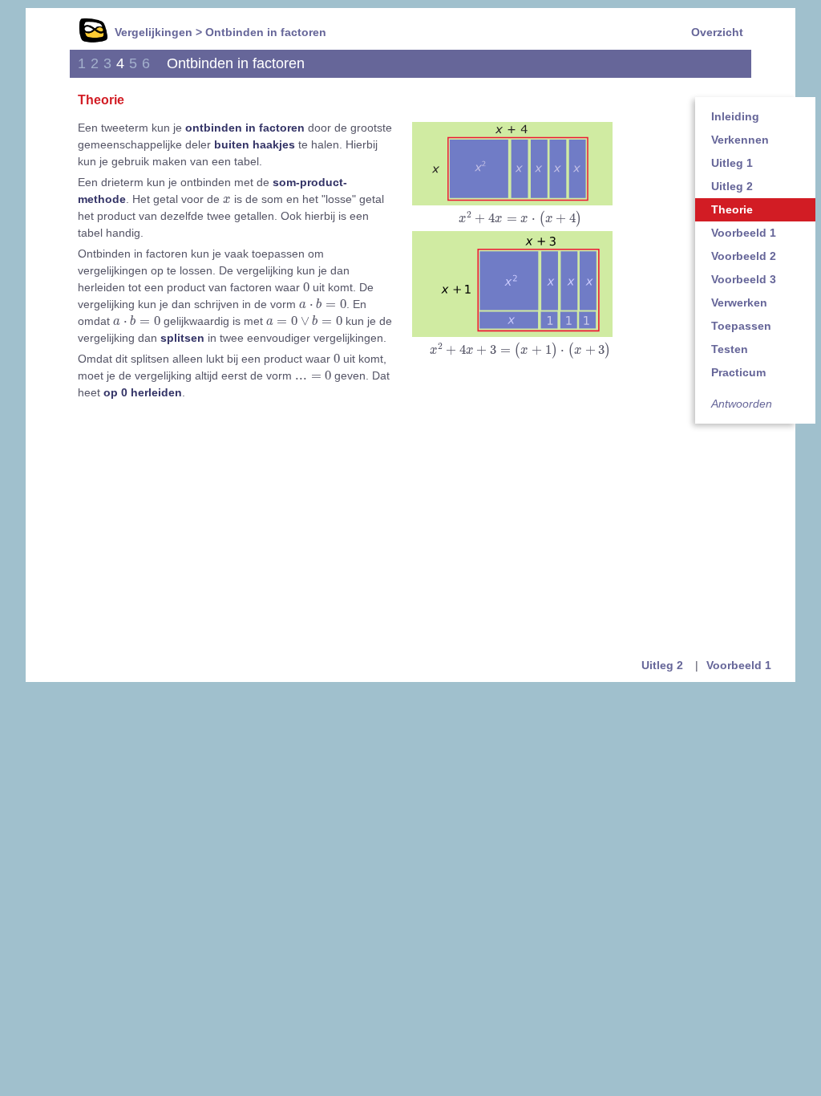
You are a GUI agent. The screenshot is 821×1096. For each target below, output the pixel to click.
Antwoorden (741, 403)
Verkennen (740, 139)
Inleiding (735, 116)
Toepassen (741, 325)
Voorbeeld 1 (743, 232)
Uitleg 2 (732, 186)
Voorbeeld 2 (743, 256)
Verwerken (739, 302)
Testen (729, 349)
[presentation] (520, 219)
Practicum (738, 372)
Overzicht (717, 32)
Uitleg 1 (732, 162)
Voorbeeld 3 (743, 279)
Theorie (732, 209)
